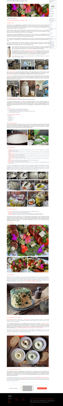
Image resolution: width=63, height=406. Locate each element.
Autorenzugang (17, 399)
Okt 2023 (51, 27)
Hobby (50, 34)
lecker (51, 47)
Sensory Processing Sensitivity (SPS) (52, 14)
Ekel (50, 31)
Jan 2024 (51, 24)
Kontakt (23, 398)
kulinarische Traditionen (52, 46)
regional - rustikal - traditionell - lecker (52, 18)
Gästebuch (23, 399)
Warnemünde (9, 402)
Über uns (16, 398)
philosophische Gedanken (51, 16)
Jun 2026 (51, 22)
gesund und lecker (52, 36)
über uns (53, 43)
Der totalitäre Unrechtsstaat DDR (52, 11)
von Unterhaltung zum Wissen (52, 45)
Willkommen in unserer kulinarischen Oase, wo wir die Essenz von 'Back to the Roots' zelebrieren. (42, 398)
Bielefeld (9, 399)
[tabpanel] (11, 401)
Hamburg (9, 401)
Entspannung (51, 44)
